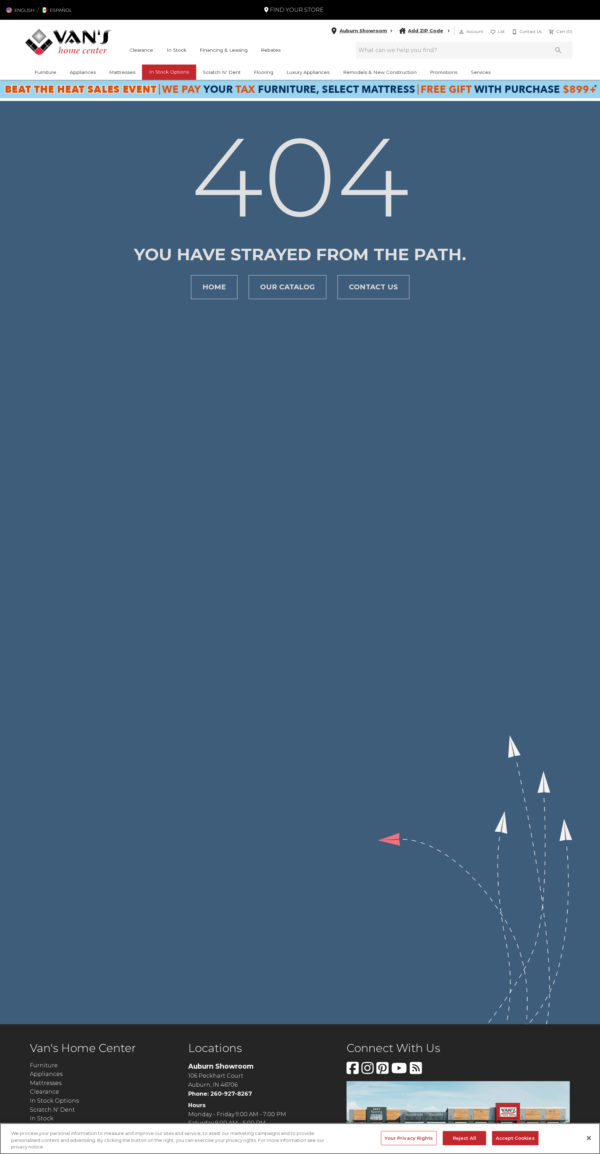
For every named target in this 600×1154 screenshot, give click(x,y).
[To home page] (68, 42)
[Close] (589, 1138)
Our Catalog (287, 287)
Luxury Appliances (308, 72)
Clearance (141, 50)
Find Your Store (296, 10)
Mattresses (122, 72)
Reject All (464, 1137)
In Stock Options (169, 72)
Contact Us (373, 287)
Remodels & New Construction (380, 72)
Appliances (83, 72)
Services (481, 72)
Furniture (45, 72)
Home (214, 287)
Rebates (271, 50)
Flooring (263, 72)
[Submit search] (558, 50)
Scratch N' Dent (222, 72)
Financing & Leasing (224, 50)
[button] (20, 10)
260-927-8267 (231, 1094)
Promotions (443, 72)
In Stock (176, 50)
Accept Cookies (515, 1137)
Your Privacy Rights (409, 1137)
